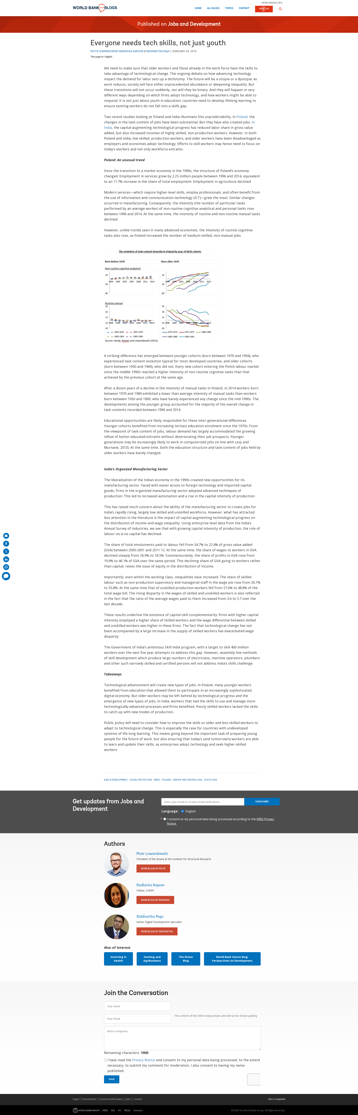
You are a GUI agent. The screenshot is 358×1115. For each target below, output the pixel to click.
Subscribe (262, 801)
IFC (119, 1110)
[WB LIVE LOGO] (264, 9)
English (108, 56)
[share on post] (6, 551)
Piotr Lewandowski (104, 51)
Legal (75, 1099)
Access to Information (111, 1099)
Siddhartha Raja (157, 51)
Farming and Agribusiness (152, 958)
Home (198, 8)
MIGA (127, 1110)
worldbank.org (272, 2)
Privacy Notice (143, 1060)
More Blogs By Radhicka (155, 900)
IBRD (105, 1110)
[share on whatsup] (6, 567)
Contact (244, 8)
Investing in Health (118, 958)
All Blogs (213, 8)
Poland (241, 116)
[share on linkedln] (6, 559)
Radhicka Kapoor (131, 51)
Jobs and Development (194, 24)
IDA (113, 1110)
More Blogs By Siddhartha (157, 931)
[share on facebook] (6, 544)
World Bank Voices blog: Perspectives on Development (232, 958)
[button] (280, 8)
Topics (229, 8)
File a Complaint (276, 1099)
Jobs (128, 1099)
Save (112, 1079)
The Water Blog (186, 958)
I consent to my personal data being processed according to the (220, 821)
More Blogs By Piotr (153, 868)
